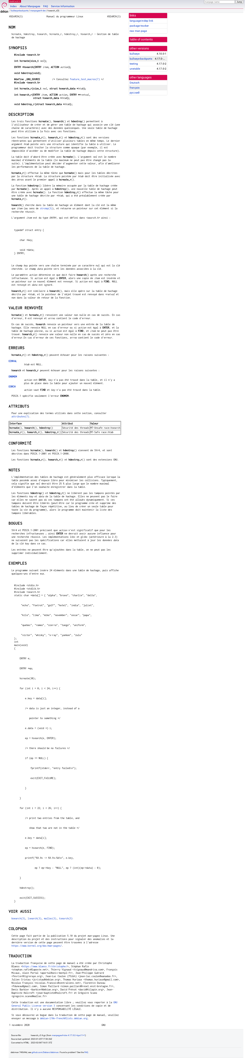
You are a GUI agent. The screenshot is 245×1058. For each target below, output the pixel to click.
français (135, 87)
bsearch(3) (18, 918)
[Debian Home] (4, 6)
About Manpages (30, 6)
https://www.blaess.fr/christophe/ (44, 966)
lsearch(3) (34, 918)
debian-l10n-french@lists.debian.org (64, 1018)
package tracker (139, 25)
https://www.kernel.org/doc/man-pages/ (37, 945)
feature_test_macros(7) (85, 79)
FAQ (45, 6)
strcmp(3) (46, 208)
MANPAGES (15, 1)
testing (134, 63)
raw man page (138, 30)
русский (135, 92)
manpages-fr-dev (38, 10)
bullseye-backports (19, 10)
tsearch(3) (66, 918)
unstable (135, 68)
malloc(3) (50, 918)
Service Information (62, 6)
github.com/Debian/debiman (45, 1052)
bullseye (135, 53)
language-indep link (141, 20)
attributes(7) (20, 416)
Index (13, 6)
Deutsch (135, 82)
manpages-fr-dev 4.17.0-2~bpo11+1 (68, 1035)
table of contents (141, 39)
